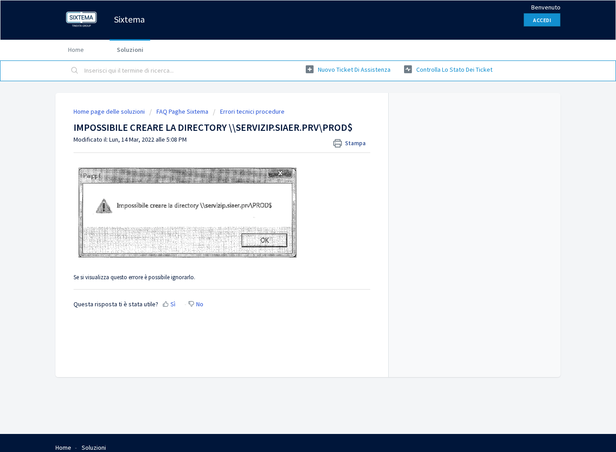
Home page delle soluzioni (110, 111)
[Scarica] (291, 106)
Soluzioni (130, 50)
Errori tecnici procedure (252, 111)
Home (76, 50)
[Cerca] (75, 71)
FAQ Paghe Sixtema (182, 111)
